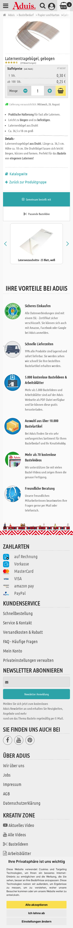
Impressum (12, 784)
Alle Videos (17, 834)
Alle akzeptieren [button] (36, 904)
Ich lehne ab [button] (36, 913)
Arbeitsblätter (19, 853)
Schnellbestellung (18, 613)
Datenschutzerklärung (21, 803)
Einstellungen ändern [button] (37, 921)
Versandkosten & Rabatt (23, 632)
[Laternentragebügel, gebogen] (37, 35)
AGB (6, 793)
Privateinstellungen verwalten (28, 660)
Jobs (7, 774)
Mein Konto (12, 650)
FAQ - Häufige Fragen (20, 641)
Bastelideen (18, 843)
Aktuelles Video (21, 825)
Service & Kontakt (17, 622)
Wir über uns (13, 765)
